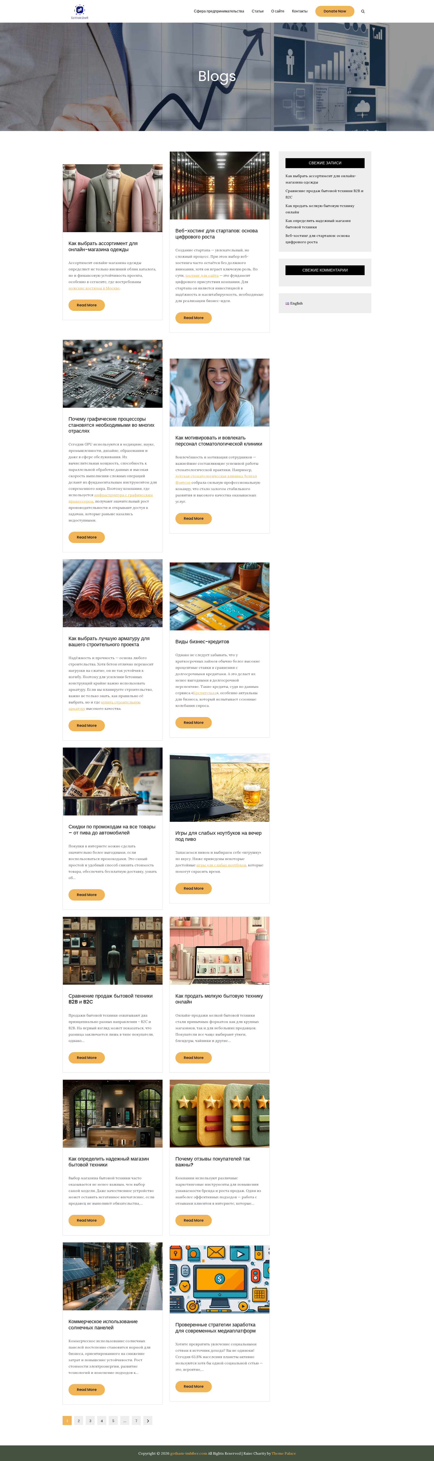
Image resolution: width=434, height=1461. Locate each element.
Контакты (300, 11)
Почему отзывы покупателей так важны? (212, 1161)
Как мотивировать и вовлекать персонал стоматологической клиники (218, 440)
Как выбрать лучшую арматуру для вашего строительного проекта (109, 641)
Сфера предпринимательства (219, 11)
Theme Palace (284, 1453)
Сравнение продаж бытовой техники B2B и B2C (110, 998)
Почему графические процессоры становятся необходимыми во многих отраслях (111, 424)
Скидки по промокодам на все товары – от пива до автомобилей (112, 829)
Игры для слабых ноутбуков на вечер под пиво (218, 835)
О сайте (277, 11)
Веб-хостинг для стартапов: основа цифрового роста (216, 233)
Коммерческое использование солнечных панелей (103, 1324)
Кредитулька (205, 693)
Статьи (258, 11)
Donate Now (335, 11)
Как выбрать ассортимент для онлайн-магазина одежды (103, 246)
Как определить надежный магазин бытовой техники (108, 1161)
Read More (87, 305)
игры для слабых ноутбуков (221, 865)
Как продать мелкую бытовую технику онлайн (219, 998)
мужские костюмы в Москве (94, 288)
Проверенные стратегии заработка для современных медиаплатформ (215, 1327)
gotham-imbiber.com (188, 1453)
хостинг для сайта (202, 275)
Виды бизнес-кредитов (202, 641)
